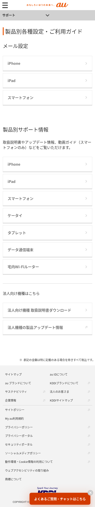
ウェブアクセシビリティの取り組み (27, 470)
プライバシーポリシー (19, 427)
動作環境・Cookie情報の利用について (29, 462)
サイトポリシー (14, 410)
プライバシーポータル (19, 436)
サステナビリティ (16, 391)
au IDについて (59, 374)
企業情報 (10, 400)
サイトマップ (13, 374)
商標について (13, 479)
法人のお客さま (59, 391)
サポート (8, 15)
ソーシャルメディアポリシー (23, 453)
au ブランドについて (18, 383)
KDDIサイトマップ (61, 400)
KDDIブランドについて (64, 383)
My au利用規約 (14, 418)
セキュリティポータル (19, 444)
